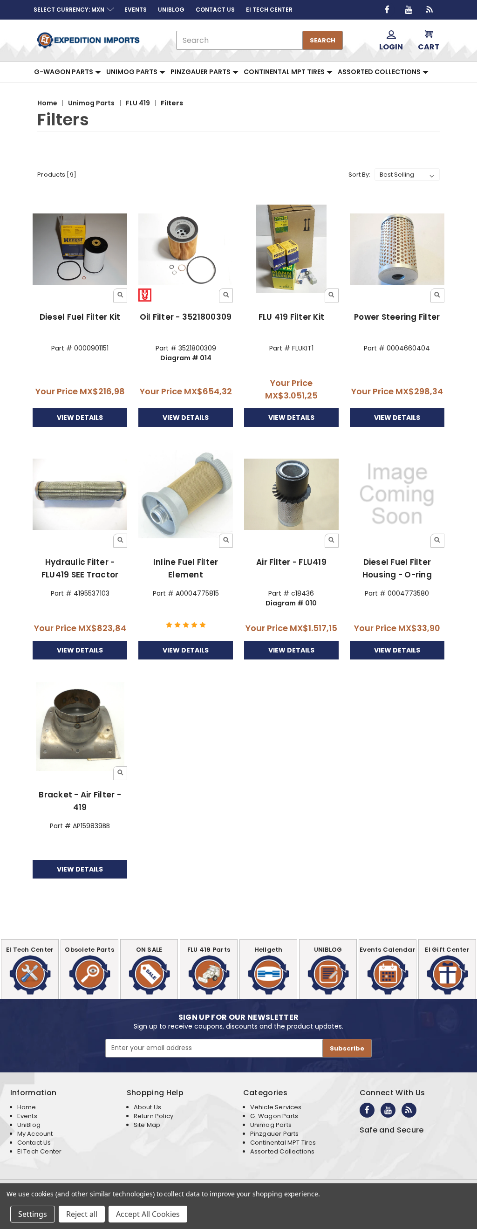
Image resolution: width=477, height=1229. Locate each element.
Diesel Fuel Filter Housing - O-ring (397, 568)
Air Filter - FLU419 (291, 562)
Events (27, 1116)
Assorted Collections (380, 71)
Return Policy (153, 1116)
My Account (35, 1133)
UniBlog (29, 1124)
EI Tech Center (39, 1151)
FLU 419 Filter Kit (292, 317)
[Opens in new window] (387, 9)
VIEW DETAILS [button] (80, 417)
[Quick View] (120, 295)
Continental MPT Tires (285, 71)
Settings (32, 1214)
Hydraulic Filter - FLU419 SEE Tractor (80, 568)
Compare (77, 249)
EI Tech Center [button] (269, 10)
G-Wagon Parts (64, 71)
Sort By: (359, 174)
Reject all (81, 1214)
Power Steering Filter (397, 317)
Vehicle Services (276, 1107)
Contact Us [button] (215, 10)
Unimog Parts (132, 71)
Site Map (147, 1124)
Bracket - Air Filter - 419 (80, 801)
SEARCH (322, 40)
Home (26, 1107)
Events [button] (135, 10)
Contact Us (34, 1142)
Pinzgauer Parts (201, 71)
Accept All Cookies (148, 1214)
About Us (147, 1107)
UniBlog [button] (171, 10)
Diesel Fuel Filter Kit (80, 317)
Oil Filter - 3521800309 (186, 317)
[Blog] (429, 9)
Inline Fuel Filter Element (185, 568)
